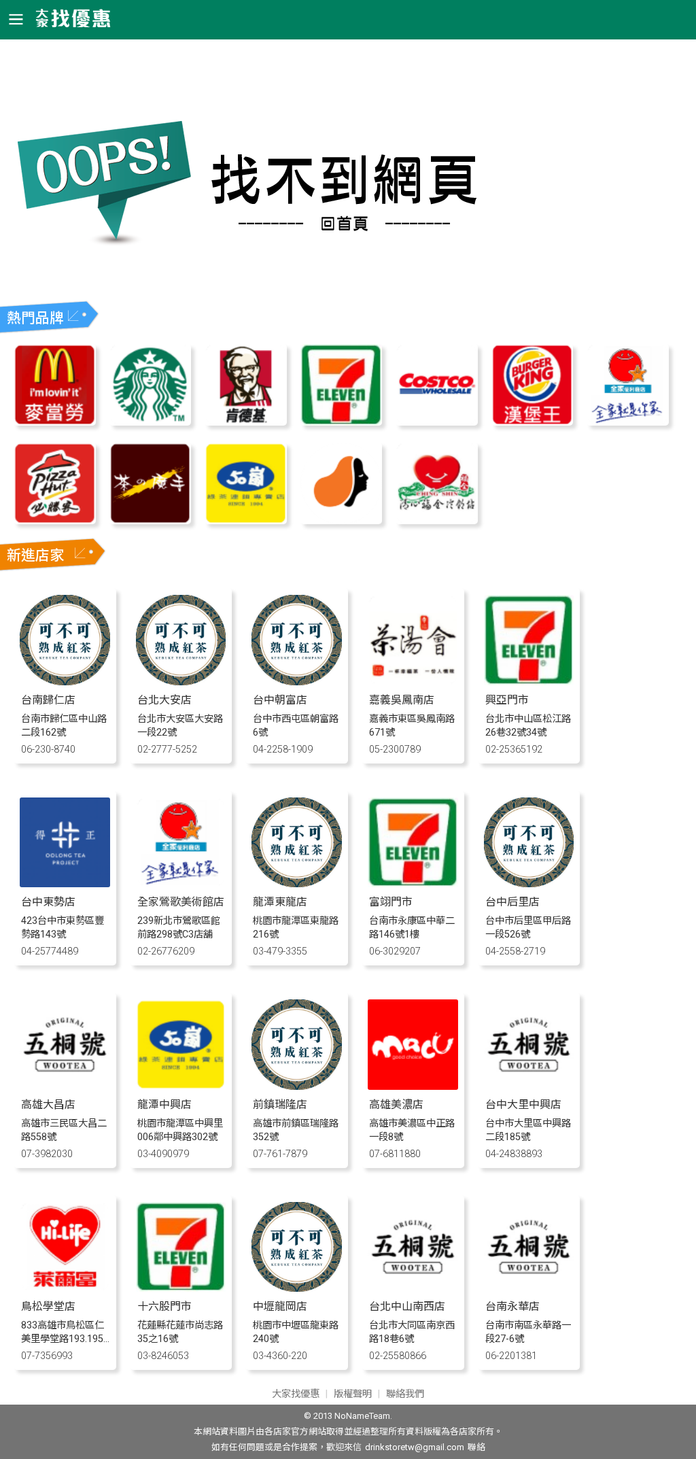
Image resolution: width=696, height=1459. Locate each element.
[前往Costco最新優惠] (436, 421)
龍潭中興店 (164, 1104)
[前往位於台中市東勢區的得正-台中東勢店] (65, 883)
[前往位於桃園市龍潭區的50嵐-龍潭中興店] (181, 1086)
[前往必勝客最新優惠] (54, 520)
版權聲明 (353, 1394)
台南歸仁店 (48, 699)
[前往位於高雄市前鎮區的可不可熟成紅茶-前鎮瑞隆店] (296, 1086)
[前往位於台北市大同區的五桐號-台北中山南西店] (413, 1288)
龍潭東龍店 (280, 901)
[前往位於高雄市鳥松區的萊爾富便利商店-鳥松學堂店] (65, 1288)
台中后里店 (512, 901)
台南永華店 (512, 1306)
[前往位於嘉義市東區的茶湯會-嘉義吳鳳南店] (413, 681)
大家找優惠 (295, 1394)
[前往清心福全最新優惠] (436, 520)
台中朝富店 (280, 699)
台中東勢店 (48, 901)
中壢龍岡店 (280, 1306)
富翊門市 (391, 901)
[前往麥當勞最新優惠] (54, 421)
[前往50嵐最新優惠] (245, 520)
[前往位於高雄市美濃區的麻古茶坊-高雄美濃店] (413, 1086)
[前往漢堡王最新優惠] (532, 421)
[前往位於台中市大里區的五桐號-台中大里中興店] (529, 1086)
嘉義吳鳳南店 (401, 699)
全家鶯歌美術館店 (180, 901)
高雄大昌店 (48, 1104)
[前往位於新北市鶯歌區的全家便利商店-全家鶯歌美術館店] (181, 883)
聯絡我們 (405, 1394)
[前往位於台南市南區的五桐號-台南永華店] (529, 1288)
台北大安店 (164, 699)
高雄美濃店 (396, 1104)
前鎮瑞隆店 (280, 1104)
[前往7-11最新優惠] (341, 421)
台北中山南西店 (407, 1306)
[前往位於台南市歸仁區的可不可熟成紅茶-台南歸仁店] (65, 681)
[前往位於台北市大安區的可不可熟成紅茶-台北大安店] (181, 681)
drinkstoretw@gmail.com (414, 1447)
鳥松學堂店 (48, 1306)
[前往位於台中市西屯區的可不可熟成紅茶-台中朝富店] (296, 681)
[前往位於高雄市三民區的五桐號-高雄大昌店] (65, 1086)
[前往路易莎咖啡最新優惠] (341, 520)
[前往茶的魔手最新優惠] (150, 520)
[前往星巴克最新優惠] (150, 421)
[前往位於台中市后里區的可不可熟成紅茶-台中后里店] (529, 883)
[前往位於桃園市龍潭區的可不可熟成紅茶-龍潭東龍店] (296, 883)
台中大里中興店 (523, 1104)
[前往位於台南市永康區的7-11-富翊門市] (413, 883)
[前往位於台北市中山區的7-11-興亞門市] (529, 681)
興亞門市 (507, 699)
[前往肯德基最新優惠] (245, 421)
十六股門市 (164, 1306)
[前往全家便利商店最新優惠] (627, 421)
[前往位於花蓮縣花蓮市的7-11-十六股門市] (181, 1288)
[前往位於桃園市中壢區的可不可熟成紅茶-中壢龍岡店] (296, 1288)
